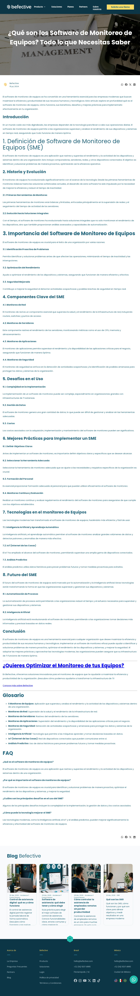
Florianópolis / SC (82, 972)
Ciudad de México (122, 972)
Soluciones (56, 7)
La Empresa (12, 961)
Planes (70, 7)
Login (42, 972)
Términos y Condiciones (50, 983)
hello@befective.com (83, 961)
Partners (83, 7)
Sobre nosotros (97, 8)
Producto (40, 7)
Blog (9, 977)
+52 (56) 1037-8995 (82, 967)
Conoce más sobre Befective (18, 685)
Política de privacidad (49, 977)
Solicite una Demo (120, 7)
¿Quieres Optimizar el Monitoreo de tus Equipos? (63, 665)
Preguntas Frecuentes (17, 967)
